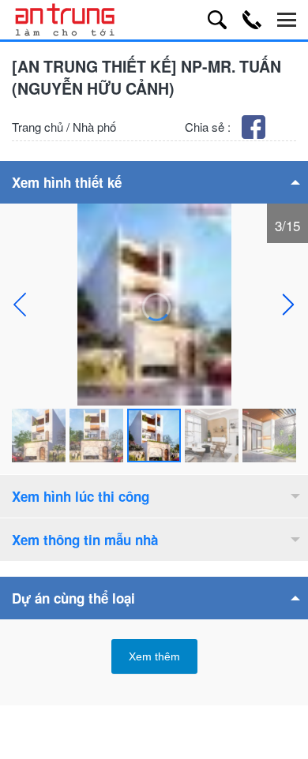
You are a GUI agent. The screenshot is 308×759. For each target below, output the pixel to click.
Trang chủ (37, 126)
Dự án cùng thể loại (73, 598)
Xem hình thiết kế (67, 182)
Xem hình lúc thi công (80, 496)
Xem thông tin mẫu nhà (85, 539)
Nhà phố (94, 126)
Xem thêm (154, 656)
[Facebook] (255, 133)
